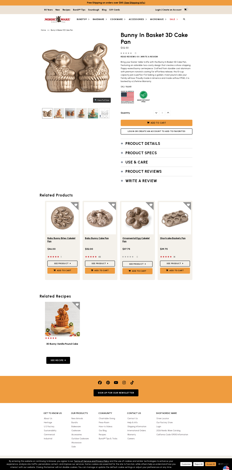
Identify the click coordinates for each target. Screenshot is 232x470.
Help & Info (132, 422)
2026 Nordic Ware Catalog (168, 430)
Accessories (76, 434)
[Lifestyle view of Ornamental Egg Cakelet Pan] (137, 218)
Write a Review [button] (141, 180)
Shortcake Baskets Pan (173, 238)
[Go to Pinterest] (108, 382)
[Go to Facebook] (100, 382)
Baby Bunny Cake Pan (97, 238)
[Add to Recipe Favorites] (76, 306)
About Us (48, 418)
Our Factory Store (164, 422)
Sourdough (93, 9)
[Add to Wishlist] (74, 206)
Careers (131, 438)
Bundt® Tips (79, 9)
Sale (73, 446)
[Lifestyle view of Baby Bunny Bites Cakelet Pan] (62, 218)
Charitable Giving (107, 418)
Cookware (76, 430)
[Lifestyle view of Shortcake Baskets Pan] (175, 218)
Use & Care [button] (136, 162)
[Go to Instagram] (124, 382)
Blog (104, 9)
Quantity (125, 113)
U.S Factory (49, 426)
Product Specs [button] (141, 153)
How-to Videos (105, 426)
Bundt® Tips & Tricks (108, 438)
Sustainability (50, 430)
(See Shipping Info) (134, 2)
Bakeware (76, 426)
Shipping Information (136, 426)
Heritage (48, 422)
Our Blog (103, 430)
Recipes (66, 9)
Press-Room (104, 422)
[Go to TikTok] (132, 382)
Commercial (49, 434)
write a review (149, 57)
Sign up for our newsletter (116, 392)
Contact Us (132, 418)
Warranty (131, 434)
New (57, 9)
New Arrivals (77, 418)
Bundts (74, 422)
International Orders (136, 430)
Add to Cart (158, 122)
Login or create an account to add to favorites (156, 131)
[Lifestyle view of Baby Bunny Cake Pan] (100, 218)
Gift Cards (114, 9)
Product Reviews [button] (143, 171)
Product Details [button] (142, 143)
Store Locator (162, 418)
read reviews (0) (130, 57)
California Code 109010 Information (172, 434)
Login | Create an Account (168, 9)
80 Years (48, 9)
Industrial (48, 438)
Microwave (76, 442)
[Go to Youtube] (116, 382)
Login (158, 426)
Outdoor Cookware (80, 438)
